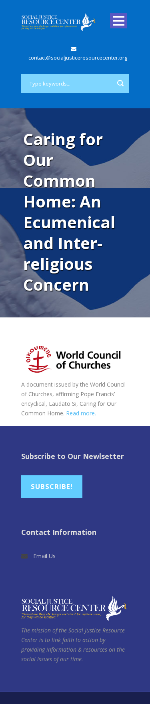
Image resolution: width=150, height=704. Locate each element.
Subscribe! (52, 486)
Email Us (44, 556)
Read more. (81, 413)
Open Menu (118, 20)
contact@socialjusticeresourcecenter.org (77, 57)
